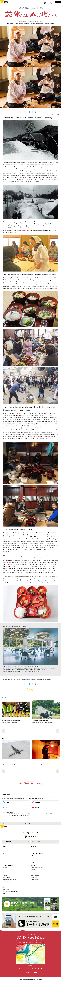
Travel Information (37, 853)
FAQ (4, 893)
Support (33, 865)
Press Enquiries (6, 889)
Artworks (5, 867)
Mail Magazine (35, 875)
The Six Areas (35, 855)
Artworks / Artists (7, 865)
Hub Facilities (35, 858)
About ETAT (5, 875)
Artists (4, 869)
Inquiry (4, 887)
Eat (33, 860)
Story (28, 972)
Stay (33, 862)
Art (32, 969)
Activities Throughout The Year (10, 879)
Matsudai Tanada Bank (37, 867)
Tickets (4, 855)
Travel (40, 969)
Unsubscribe (35, 879)
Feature (24, 969)
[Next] (57, 731)
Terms (33, 881)
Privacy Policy (35, 883)
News (3, 850)
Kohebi (34, 872)
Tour (4, 858)
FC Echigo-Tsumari (36, 869)
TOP (3, 823)
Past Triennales (6, 877)
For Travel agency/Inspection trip (10, 891)
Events (33, 846)
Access (4, 846)
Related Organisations (8, 881)
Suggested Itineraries (8, 860)
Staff (15, 823)
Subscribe (34, 877)
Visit (3, 853)
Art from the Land (9, 823)
